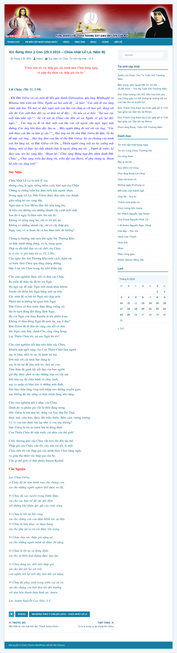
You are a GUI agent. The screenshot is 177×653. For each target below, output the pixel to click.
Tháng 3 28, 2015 (22, 58)
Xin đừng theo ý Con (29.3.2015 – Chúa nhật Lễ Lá (59, 614)
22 (157, 308)
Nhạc (93, 42)
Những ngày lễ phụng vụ (131, 185)
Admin (39, 58)
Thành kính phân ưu (129, 202)
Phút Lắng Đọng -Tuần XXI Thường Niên (140, 127)
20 (143, 308)
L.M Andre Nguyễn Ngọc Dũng (134, 225)
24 (121, 314)
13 (143, 303)
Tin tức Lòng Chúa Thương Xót (135, 150)
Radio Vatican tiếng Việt (131, 259)
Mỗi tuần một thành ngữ (131, 190)
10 (121, 303)
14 (150, 303)
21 (150, 308)
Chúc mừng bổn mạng (130, 208)
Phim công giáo (126, 254)
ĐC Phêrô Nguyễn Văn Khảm (134, 213)
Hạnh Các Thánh (127, 236)
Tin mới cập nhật (77, 58)
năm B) (21, 614)
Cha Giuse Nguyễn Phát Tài (133, 219)
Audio (105, 42)
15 (157, 303)
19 (135, 308)
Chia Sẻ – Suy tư (127, 196)
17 (121, 308)
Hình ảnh (80, 42)
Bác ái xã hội (125, 162)
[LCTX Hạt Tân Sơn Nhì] (88, 35)
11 (128, 303)
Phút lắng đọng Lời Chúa (131, 173)
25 (128, 314)
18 (128, 308)
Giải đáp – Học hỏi (128, 231)
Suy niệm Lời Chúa (58, 58)
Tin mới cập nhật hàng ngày (41, 42)
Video (66, 42)
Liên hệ (118, 42)
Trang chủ (13, 42)
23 (164, 308)
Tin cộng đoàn (125, 156)
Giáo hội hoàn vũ (127, 179)
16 (164, 303)
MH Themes (59, 645)
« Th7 (121, 328)
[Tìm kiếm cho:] (143, 55)
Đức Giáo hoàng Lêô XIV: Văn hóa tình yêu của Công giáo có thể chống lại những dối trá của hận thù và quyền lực (142, 98)
